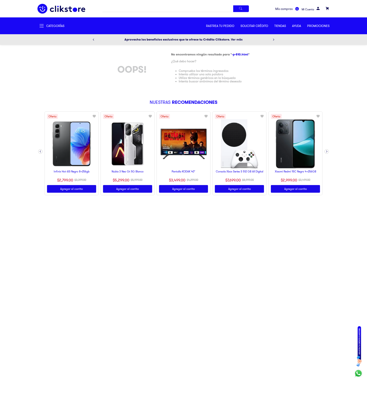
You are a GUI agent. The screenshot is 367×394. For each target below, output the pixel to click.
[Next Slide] (273, 40)
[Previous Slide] (93, 40)
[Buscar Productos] (241, 8)
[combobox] (175, 8)
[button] (257, 25)
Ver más (237, 39)
